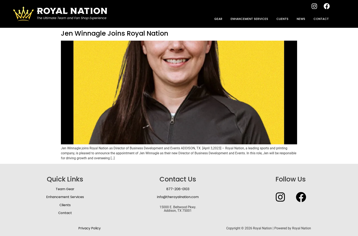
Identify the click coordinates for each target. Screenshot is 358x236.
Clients (65, 205)
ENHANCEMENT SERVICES (249, 19)
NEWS (301, 19)
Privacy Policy (89, 228)
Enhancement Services (65, 197)
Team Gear (65, 189)
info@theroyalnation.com (178, 197)
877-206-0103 (177, 189)
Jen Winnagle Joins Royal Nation (114, 33)
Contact (65, 212)
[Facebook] (327, 6)
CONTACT (321, 19)
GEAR (218, 19)
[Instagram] (314, 6)
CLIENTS (282, 19)
